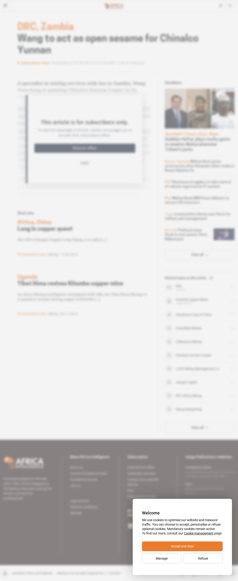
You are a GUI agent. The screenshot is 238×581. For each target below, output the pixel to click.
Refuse (203, 558)
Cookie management (199, 533)
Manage (162, 558)
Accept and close (182, 546)
